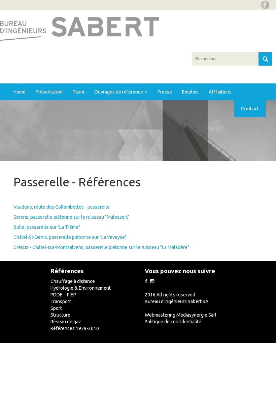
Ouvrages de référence (119, 92)
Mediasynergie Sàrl (196, 315)
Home (19, 92)
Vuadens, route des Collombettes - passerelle (61, 207)
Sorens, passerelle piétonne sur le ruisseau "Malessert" (71, 217)
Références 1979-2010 (74, 328)
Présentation (49, 92)
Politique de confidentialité (173, 321)
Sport (56, 308)
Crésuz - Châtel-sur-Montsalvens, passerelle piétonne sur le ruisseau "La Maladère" (101, 247)
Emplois (190, 92)
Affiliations (220, 92)
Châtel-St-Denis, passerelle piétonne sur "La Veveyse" (70, 237)
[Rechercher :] (225, 59)
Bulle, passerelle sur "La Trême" (46, 227)
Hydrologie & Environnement (80, 288)
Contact (250, 108)
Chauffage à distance (72, 281)
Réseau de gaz (65, 321)
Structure (60, 315)
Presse (165, 92)
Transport (60, 301)
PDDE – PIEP (63, 294)
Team (78, 92)
